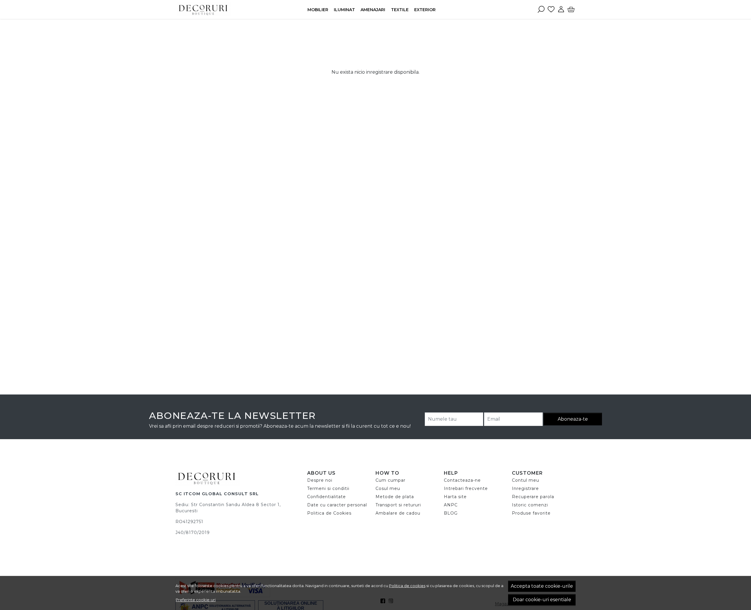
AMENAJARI (373, 9)
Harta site (455, 496)
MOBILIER (317, 9)
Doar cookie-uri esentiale (542, 599)
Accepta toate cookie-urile (542, 586)
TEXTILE (400, 9)
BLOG (451, 513)
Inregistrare (525, 488)
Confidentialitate (326, 496)
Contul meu (525, 480)
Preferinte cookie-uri (196, 599)
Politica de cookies (407, 585)
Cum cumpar (390, 480)
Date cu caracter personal (337, 505)
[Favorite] (551, 9)
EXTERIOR (425, 9)
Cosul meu (388, 488)
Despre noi (319, 480)
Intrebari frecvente (466, 488)
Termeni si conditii (328, 488)
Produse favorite (531, 513)
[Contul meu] (561, 9)
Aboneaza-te (573, 419)
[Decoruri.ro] (212, 9)
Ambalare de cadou (398, 513)
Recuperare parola (533, 496)
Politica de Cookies (329, 513)
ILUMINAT (344, 9)
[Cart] (571, 9)
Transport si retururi (398, 505)
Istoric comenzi (530, 505)
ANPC (451, 505)
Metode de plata (395, 496)
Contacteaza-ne (462, 480)
